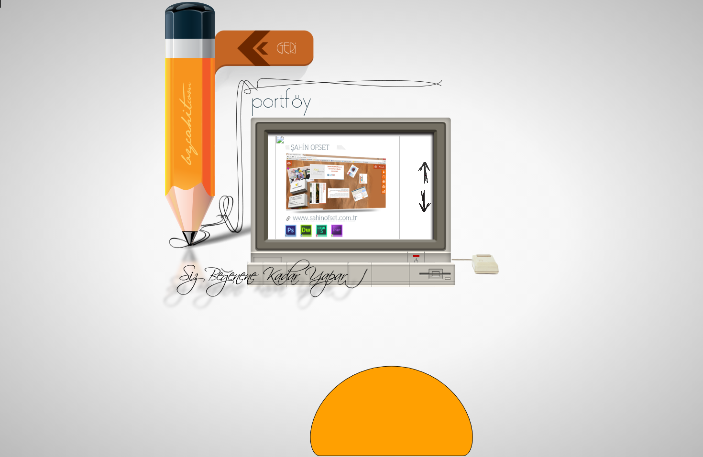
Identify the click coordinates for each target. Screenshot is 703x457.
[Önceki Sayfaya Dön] (265, 80)
